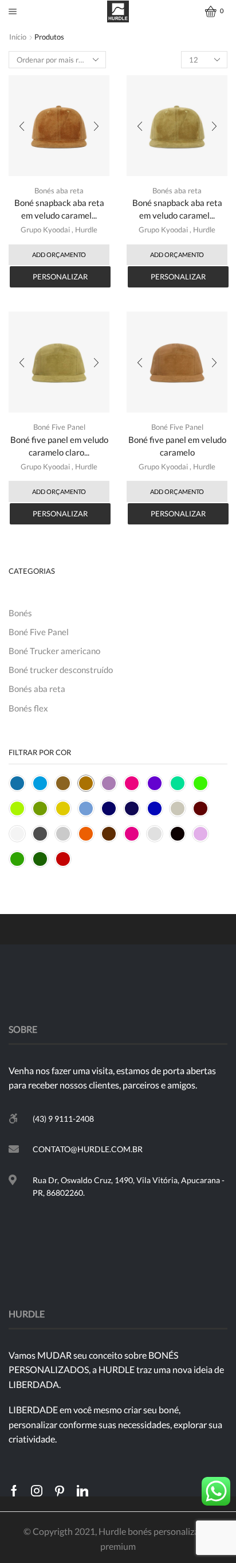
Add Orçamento (59, 254)
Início (17, 36)
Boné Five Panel (59, 426)
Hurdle (86, 229)
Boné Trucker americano (54, 651)
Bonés (20, 613)
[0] (206, 11)
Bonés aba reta (59, 190)
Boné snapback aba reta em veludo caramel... (59, 208)
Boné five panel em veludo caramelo (177, 445)
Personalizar (60, 276)
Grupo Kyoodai (45, 229)
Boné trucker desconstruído (61, 669)
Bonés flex (28, 708)
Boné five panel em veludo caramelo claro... (59, 445)
